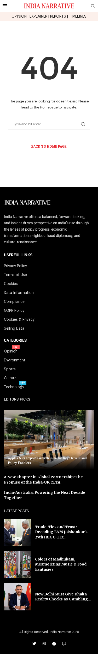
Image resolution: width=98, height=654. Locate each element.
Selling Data (14, 328)
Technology (14, 387)
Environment (14, 360)
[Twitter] (34, 643)
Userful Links (18, 255)
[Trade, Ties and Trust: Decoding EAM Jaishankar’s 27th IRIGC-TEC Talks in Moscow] (17, 532)
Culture (10, 378)
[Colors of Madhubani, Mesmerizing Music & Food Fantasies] (17, 564)
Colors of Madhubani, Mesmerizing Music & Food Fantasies (61, 564)
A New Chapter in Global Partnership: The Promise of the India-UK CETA (43, 480)
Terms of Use (15, 275)
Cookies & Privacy (19, 319)
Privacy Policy (15, 266)
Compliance (14, 302)
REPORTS (58, 16)
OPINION (19, 16)
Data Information (19, 293)
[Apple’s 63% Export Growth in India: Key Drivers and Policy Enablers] (49, 439)
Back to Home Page (49, 146)
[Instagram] (44, 643)
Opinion (11, 351)
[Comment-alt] (64, 643)
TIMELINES (78, 16)
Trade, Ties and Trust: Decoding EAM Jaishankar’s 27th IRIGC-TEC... (61, 532)
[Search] (92, 6)
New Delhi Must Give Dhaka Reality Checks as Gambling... (63, 597)
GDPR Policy (14, 311)
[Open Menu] (5, 5)
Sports (10, 369)
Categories (15, 340)
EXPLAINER (38, 16)
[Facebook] (54, 643)
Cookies (11, 284)
